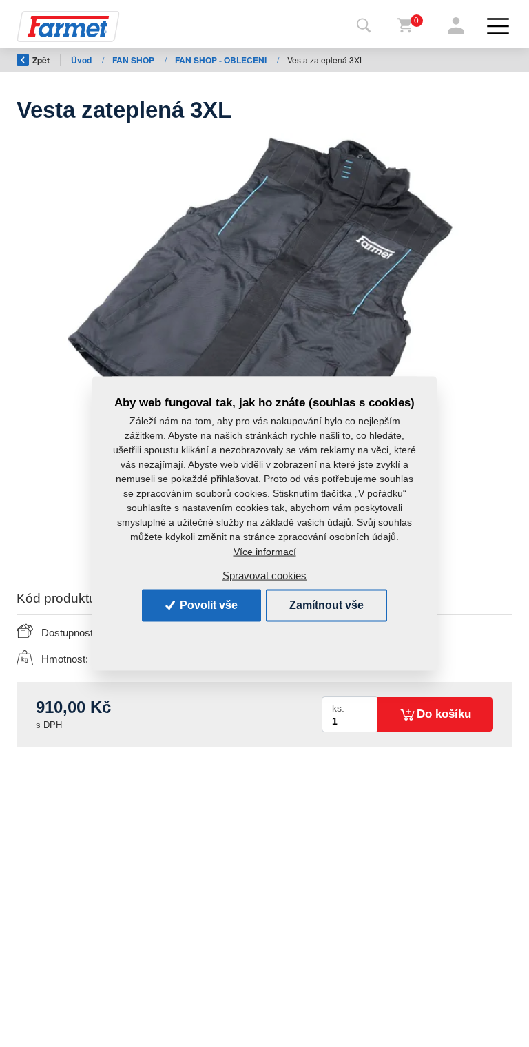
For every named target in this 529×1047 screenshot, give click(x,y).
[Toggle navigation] (364, 26)
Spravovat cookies (264, 575)
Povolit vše (207, 605)
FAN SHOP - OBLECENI (222, 60)
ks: (338, 708)
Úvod (82, 60)
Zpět (41, 60)
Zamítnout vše (326, 605)
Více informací (265, 551)
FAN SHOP (134, 60)
